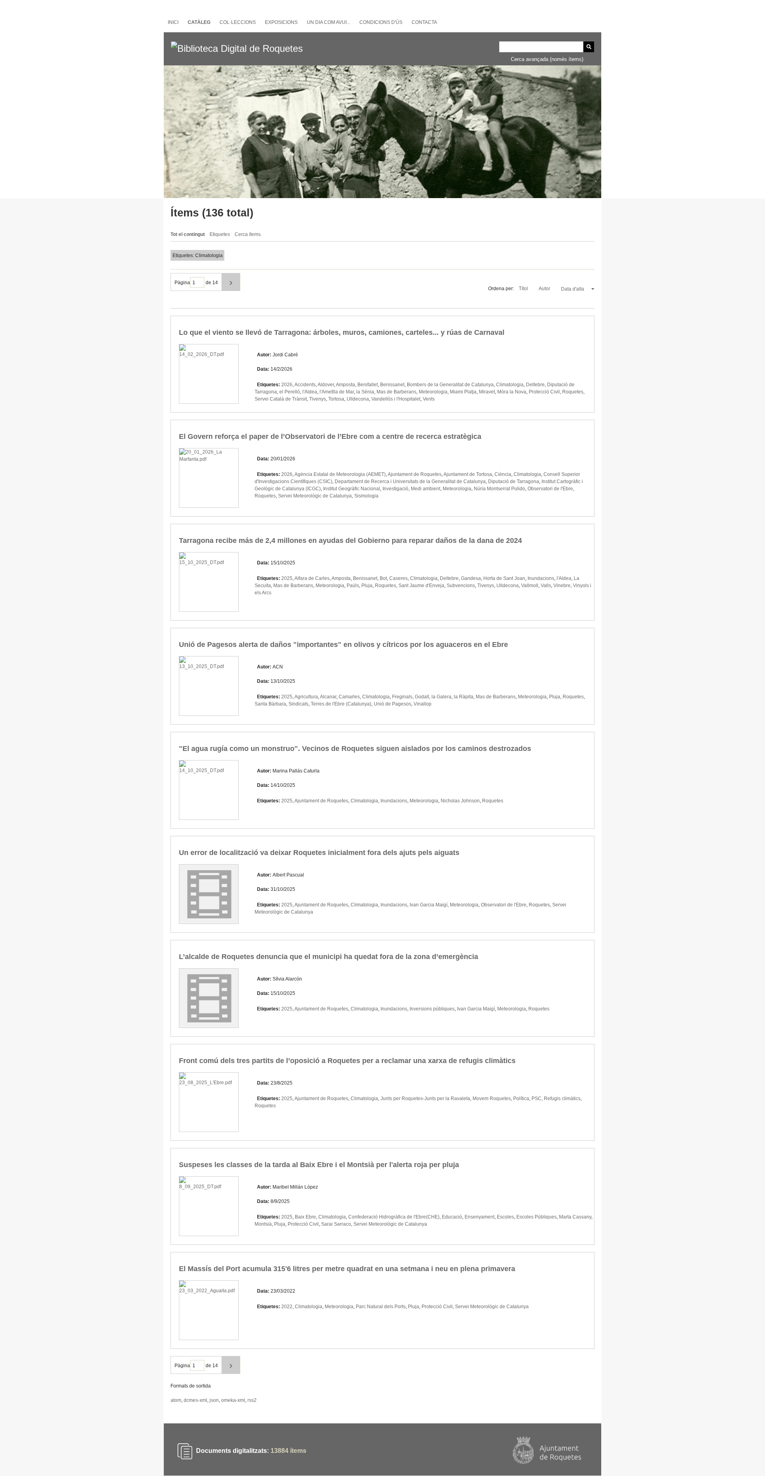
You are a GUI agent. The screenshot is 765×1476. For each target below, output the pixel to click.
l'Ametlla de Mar (337, 392)
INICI (173, 22)
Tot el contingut (188, 234)
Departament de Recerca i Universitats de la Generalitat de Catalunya (410, 481)
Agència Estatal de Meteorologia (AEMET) (340, 474)
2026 (286, 384)
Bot (383, 578)
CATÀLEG (199, 22)
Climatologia (510, 384)
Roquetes (572, 392)
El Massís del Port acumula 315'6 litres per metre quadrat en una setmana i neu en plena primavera (347, 1269)
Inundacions (541, 578)
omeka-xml (233, 1400)
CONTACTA (424, 22)
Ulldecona (358, 399)
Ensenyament (479, 1217)
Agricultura (306, 697)
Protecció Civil (544, 392)
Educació (452, 1217)
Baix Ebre (305, 1217)
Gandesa (471, 578)
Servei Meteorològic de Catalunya (315, 496)
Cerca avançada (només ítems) (547, 59)
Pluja (367, 585)
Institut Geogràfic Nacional (351, 488)
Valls (546, 585)
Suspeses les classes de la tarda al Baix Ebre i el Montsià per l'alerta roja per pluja (319, 1165)
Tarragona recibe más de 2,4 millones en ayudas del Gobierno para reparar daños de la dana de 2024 (350, 540)
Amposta (345, 384)
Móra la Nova (511, 392)
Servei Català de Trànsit (281, 399)
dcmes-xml (195, 1400)
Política (521, 1098)
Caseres (398, 578)
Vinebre (562, 585)
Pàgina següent (231, 282)
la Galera (441, 697)
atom (176, 1400)
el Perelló (289, 392)
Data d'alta (573, 289)
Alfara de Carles (312, 578)
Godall (422, 697)
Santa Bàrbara (270, 704)
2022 (286, 1306)
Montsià (263, 1224)
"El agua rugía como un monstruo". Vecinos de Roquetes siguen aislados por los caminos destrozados (355, 749)
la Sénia (365, 392)
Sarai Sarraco (336, 1224)
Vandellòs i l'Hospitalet (395, 399)
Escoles (505, 1217)
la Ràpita (463, 697)
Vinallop (423, 704)
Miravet (487, 392)
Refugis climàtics (562, 1098)
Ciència (502, 474)
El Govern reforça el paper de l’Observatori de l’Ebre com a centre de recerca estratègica (330, 436)
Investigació (395, 488)
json (214, 1400)
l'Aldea (309, 392)
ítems (288, 1451)
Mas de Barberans (396, 392)
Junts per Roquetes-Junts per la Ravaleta (425, 1098)
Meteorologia (433, 392)
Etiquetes (220, 234)
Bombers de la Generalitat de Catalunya (450, 384)
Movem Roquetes (492, 1098)
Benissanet (392, 384)
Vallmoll (529, 585)
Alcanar (328, 697)
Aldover (326, 384)
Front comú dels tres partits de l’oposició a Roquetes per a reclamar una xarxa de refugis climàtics (347, 1061)
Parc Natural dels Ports (381, 1306)
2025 (286, 578)
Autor (545, 288)
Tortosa (336, 399)
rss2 (252, 1400)
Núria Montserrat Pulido (499, 488)
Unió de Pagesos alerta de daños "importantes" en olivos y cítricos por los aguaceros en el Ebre (343, 645)
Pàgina (182, 282)
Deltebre (535, 384)
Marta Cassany (575, 1217)
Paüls (353, 585)
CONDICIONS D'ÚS (380, 22)
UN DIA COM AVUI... (328, 22)
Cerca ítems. (248, 234)
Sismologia (366, 496)
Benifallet (367, 384)
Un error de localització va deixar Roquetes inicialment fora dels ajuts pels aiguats (319, 853)
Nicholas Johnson (460, 801)
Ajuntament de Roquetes (414, 474)
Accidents (305, 384)
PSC (536, 1098)
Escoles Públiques (536, 1217)
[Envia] (588, 46)
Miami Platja (463, 392)
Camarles (349, 697)
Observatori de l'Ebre (550, 488)
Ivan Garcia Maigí (428, 905)
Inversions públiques (432, 1009)
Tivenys (317, 399)
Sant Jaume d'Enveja (421, 585)
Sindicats (298, 704)
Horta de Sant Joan (504, 578)
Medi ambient (425, 488)
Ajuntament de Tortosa (467, 474)
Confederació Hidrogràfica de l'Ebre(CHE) (393, 1217)
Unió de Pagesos (392, 704)
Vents (429, 399)
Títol (524, 288)
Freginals (402, 697)
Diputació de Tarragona (513, 481)
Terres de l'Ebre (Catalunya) (341, 704)
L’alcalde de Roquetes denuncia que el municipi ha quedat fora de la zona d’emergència (328, 957)
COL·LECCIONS (238, 22)
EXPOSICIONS (281, 22)
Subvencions (461, 585)
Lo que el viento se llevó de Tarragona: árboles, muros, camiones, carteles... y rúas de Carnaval (341, 332)
